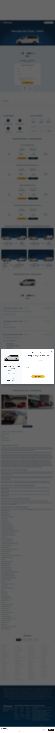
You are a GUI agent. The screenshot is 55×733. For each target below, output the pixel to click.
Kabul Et (51, 729)
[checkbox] (25, 371)
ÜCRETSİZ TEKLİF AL (38, 376)
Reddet (44, 729)
